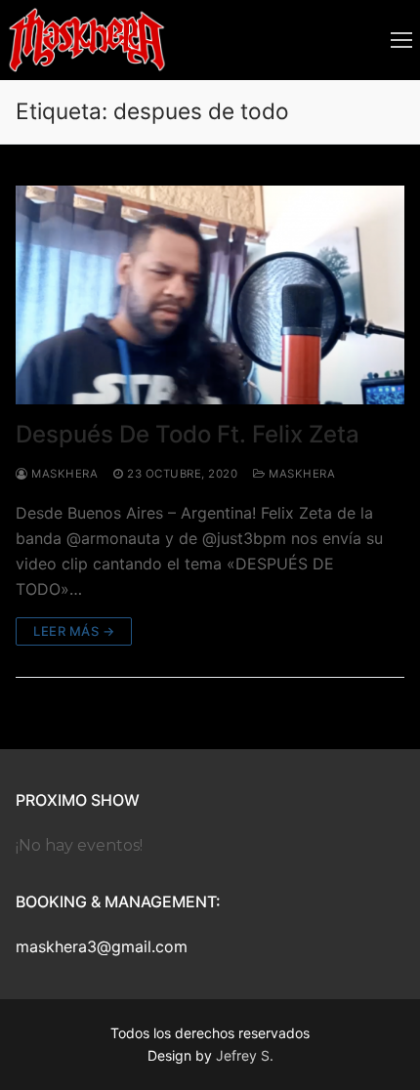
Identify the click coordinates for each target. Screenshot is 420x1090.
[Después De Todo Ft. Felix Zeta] (210, 295)
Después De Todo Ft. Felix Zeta (187, 434)
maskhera (63, 474)
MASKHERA (300, 474)
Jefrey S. (244, 1055)
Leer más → (73, 631)
